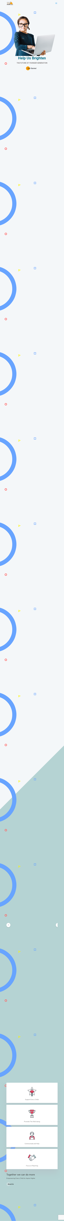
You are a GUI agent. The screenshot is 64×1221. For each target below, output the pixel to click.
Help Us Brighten (32, 58)
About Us (11, 1184)
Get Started (32, 68)
